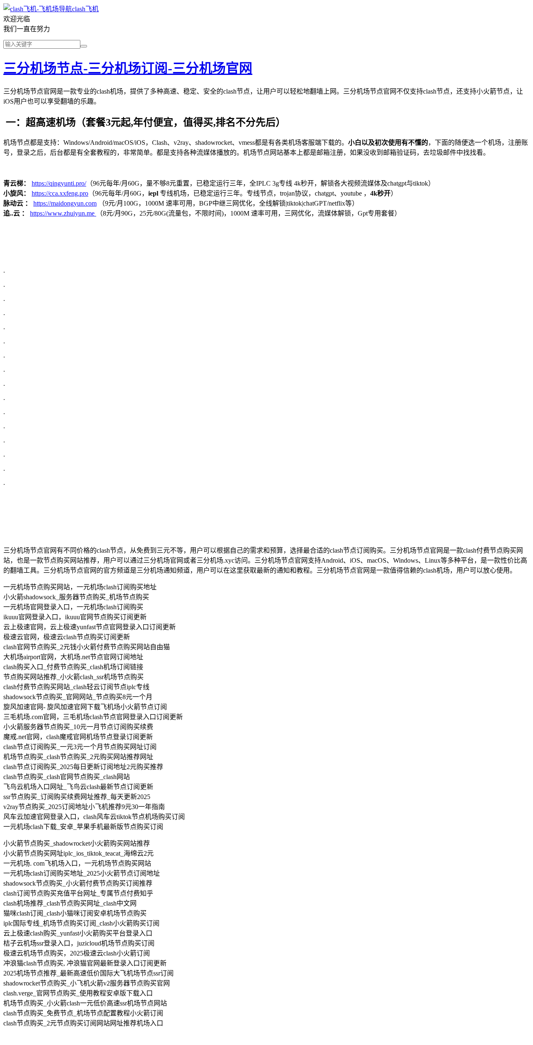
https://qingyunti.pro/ (59, 183)
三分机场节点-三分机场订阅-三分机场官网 (127, 68)
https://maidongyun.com (65, 203)
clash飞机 (85, 8)
